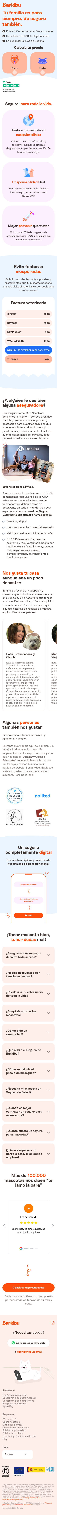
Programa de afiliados (14, 1403)
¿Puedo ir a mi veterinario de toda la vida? (24, 993)
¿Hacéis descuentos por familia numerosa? (23, 974)
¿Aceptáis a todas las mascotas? (21, 1013)
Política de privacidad (13, 1430)
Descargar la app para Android (19, 1397)
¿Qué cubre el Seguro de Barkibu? (23, 1051)
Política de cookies (12, 1433)
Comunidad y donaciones (15, 1427)
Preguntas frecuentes (14, 1395)
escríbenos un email (29, 1351)
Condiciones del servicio (23, 1504)
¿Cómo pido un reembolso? (16, 1032)
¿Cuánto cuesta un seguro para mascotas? (24, 1132)
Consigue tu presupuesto (28, 1287)
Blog (4, 1439)
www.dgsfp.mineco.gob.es (30, 1498)
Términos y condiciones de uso (19, 1436)
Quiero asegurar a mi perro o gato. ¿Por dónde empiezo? (24, 1153)
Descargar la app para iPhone (18, 1400)
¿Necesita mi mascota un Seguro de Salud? (23, 1090)
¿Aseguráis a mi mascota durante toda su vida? (23, 955)
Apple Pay (7, 1406)
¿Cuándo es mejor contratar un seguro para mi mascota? (24, 1111)
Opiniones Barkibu (12, 1424)
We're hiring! (9, 1419)
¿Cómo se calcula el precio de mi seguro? (21, 1071)
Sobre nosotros (11, 1421)
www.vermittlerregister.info (12, 1499)
